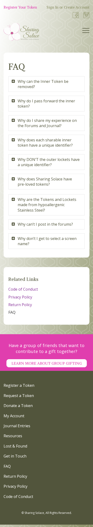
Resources (13, 435)
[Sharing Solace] (21, 32)
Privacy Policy (20, 297)
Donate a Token (18, 405)
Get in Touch (15, 456)
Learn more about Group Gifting (46, 363)
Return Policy (20, 304)
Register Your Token (20, 7)
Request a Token (19, 395)
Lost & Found (15, 446)
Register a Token (19, 385)
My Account (14, 415)
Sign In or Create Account (67, 7)
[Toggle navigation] (85, 31)
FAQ (12, 312)
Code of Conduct (23, 289)
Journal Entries (17, 425)
